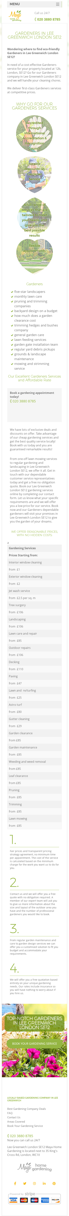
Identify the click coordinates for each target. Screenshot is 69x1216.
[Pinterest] (54, 1183)
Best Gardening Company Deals (26, 1109)
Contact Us (13, 1117)
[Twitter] (24, 1183)
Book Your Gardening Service (34, 1044)
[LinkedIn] (44, 1183)
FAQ (10, 1113)
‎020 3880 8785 (24, 401)
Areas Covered (16, 1121)
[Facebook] (15, 1183)
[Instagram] (34, 1183)
